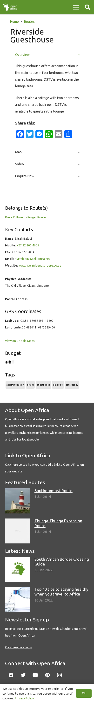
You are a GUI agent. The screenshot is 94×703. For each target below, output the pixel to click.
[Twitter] (23, 675)
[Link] (10, 7)
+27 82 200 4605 (28, 245)
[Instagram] (59, 675)
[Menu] (75, 7)
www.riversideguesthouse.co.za (40, 265)
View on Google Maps (19, 340)
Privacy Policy (24, 698)
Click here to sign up (18, 647)
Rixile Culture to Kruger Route (25, 217)
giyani (30, 384)
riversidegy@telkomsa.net (32, 258)
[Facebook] (11, 675)
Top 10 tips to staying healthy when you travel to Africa (61, 591)
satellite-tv (72, 384)
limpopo (58, 384)
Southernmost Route (53, 490)
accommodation (15, 384)
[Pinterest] (47, 675)
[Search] (87, 7)
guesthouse (43, 384)
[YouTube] (35, 675)
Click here (11, 464)
